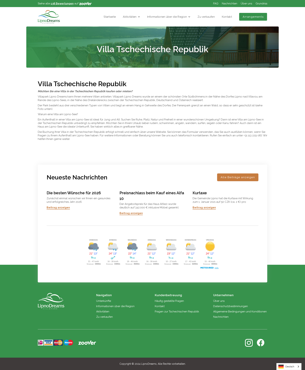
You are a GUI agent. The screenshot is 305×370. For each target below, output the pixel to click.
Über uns (246, 3)
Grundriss (261, 3)
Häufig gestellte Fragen (169, 301)
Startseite (110, 16)
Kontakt (227, 16)
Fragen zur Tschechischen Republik (177, 311)
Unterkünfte (103, 301)
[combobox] (288, 366)
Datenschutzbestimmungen (230, 306)
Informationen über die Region (167, 16)
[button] (131, 16)
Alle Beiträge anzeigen (238, 177)
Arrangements (253, 16)
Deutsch (289, 366)
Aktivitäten (129, 16)
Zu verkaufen (206, 16)
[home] (49, 16)
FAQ (215, 3)
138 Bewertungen (62, 3)
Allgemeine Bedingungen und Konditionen (240, 311)
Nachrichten (229, 3)
